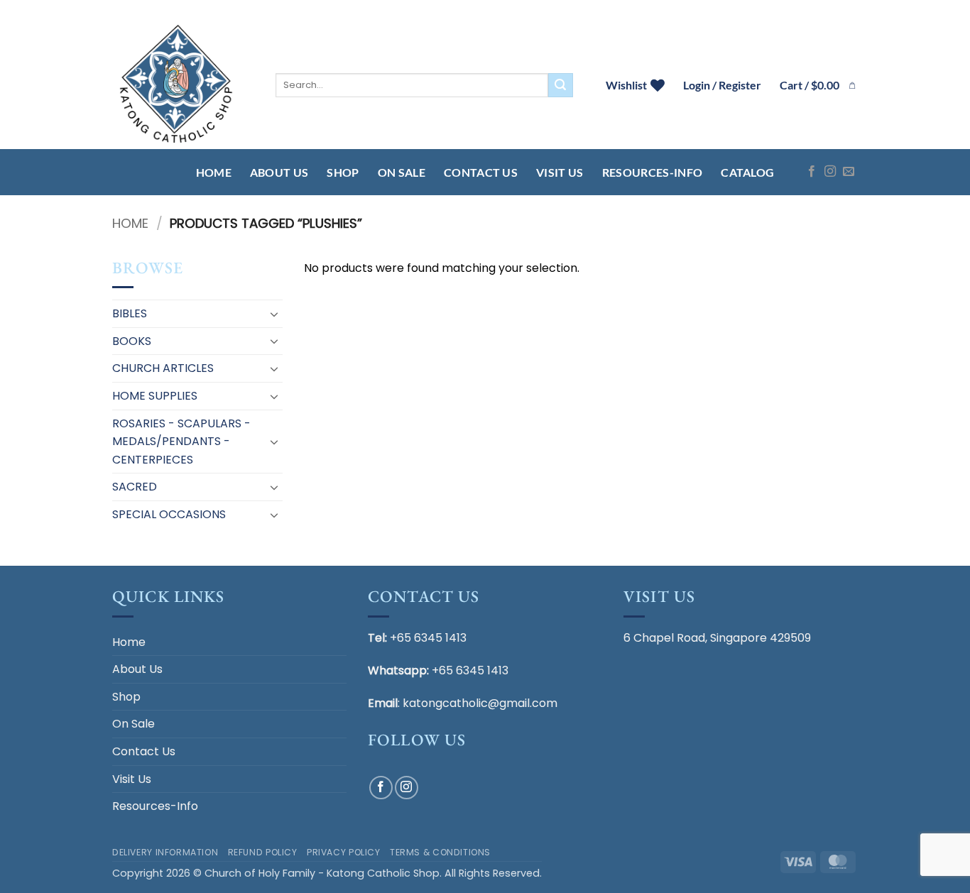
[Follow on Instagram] (830, 171)
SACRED (134, 486)
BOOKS (131, 341)
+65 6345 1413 (428, 638)
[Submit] (560, 85)
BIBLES (129, 313)
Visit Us (560, 172)
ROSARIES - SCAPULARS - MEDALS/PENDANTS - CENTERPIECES (181, 441)
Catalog (747, 172)
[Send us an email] (848, 171)
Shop (343, 172)
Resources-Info (652, 172)
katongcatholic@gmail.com (480, 703)
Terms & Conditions (440, 852)
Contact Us (481, 172)
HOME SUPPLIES (154, 396)
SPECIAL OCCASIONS (169, 514)
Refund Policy (263, 852)
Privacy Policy (344, 852)
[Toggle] (274, 313)
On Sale (401, 172)
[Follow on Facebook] (811, 171)
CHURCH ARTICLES (163, 368)
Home (213, 172)
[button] (819, 85)
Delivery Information (165, 852)
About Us (279, 172)
